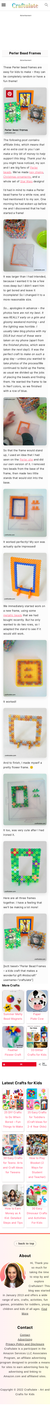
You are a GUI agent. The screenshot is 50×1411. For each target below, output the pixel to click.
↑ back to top (25, 1243)
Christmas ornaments (17, 176)
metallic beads (12, 615)
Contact (25, 1334)
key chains (36, 172)
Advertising (25, 1339)
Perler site (26, 459)
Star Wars (26, 181)
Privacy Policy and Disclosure (25, 1344)
